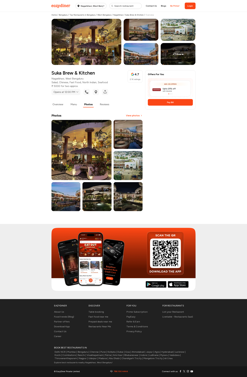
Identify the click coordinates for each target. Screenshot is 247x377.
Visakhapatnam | (95, 355)
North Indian (89, 82)
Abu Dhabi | (115, 358)
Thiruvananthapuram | (66, 358)
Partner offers (62, 321)
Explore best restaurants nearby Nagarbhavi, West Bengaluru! (83, 362)
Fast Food (75, 82)
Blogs (163, 6)
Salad (54, 82)
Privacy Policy (134, 331)
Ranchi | (82, 355)
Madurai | (103, 358)
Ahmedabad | (138, 351)
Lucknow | (180, 351)
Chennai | (95, 351)
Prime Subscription (137, 311)
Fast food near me (98, 316)
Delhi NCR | (61, 351)
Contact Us (151, 6)
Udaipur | (93, 358)
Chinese (63, 82)
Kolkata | (112, 351)
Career (57, 336)
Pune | (103, 351)
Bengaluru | (83, 351)
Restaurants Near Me (100, 326)
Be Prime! (174, 6)
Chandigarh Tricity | (132, 358)
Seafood (103, 82)
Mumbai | (72, 351)
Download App (62, 326)
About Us (59, 311)
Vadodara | (175, 355)
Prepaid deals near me (100, 321)
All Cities (168, 358)
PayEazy (130, 316)
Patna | (108, 355)
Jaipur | (150, 351)
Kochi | (58, 355)
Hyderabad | (167, 351)
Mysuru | (164, 355)
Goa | (128, 351)
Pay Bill (170, 102)
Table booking (96, 311)
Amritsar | (118, 355)
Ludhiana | (154, 355)
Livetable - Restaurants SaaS (177, 316)
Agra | (158, 351)
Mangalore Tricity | (153, 358)
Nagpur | (83, 358)
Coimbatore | (70, 355)
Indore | (144, 355)
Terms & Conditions (137, 326)
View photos (133, 115)
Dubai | (121, 351)
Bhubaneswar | (132, 355)
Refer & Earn (133, 321)
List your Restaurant (173, 311)
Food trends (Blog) (64, 316)
